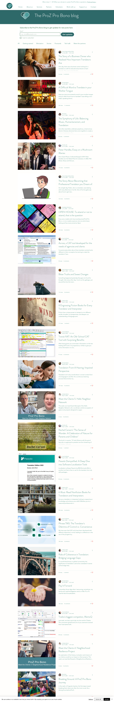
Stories (49, 43)
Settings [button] (91, 699)
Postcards (58, 43)
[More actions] (93, 52)
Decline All (98, 699)
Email (21, 31)
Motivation (39, 43)
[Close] (112, 699)
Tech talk (67, 43)
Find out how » (91, 2)
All (18, 43)
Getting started (28, 43)
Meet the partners (80, 43)
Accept (107, 699)
